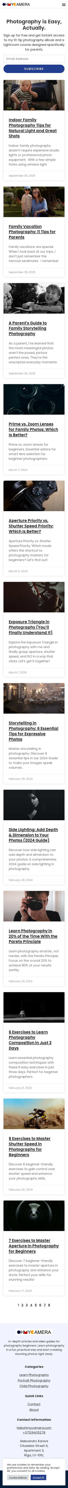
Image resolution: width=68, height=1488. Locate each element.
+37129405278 (34, 1432)
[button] (64, 4)
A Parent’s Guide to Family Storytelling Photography (28, 328)
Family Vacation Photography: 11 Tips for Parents (32, 232)
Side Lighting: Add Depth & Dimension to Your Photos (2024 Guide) (33, 835)
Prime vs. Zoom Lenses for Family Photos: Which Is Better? (33, 429)
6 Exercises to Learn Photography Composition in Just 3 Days (30, 1040)
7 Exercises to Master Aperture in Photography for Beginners (34, 1246)
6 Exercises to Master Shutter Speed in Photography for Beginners (30, 1146)
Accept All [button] (38, 1477)
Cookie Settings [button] (18, 1477)
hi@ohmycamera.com (34, 1428)
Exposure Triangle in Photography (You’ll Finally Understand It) (31, 627)
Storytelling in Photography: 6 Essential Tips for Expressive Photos (33, 731)
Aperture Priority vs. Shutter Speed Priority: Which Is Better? (31, 526)
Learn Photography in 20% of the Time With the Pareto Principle (33, 936)
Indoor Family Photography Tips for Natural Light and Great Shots (33, 128)
